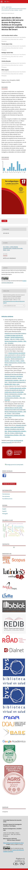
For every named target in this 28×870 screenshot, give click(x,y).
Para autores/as (6, 496)
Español (4, 511)
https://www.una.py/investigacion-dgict (13, 843)
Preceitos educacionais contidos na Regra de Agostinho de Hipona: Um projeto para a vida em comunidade (15, 390)
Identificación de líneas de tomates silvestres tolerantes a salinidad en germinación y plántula (14, 376)
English (4, 509)
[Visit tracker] (14, 547)
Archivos (8, 7)
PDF (5, 221)
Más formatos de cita (10, 305)
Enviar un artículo (9, 483)
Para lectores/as (6, 494)
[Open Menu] (1, 1)
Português (5, 513)
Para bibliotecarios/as (7, 498)
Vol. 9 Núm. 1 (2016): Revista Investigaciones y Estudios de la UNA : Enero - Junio (14, 9)
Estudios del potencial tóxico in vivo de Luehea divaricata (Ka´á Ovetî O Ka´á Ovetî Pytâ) (15, 407)
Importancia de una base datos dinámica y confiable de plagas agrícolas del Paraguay (15, 335)
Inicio (3, 7)
